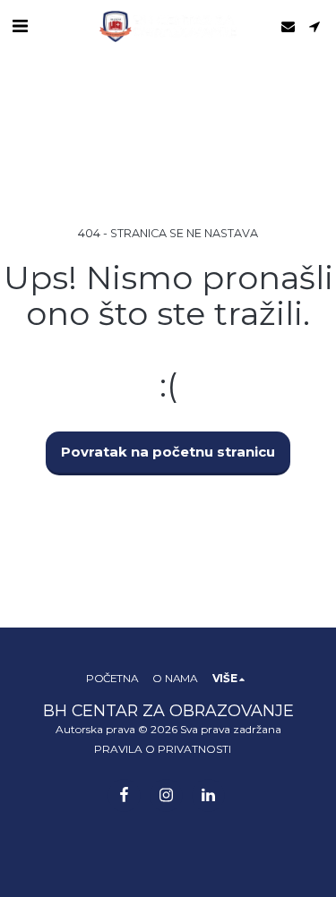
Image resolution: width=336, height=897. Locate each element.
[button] (19, 26)
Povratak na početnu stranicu (168, 452)
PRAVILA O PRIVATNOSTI (162, 749)
